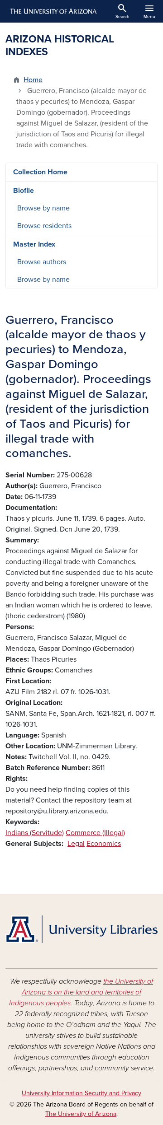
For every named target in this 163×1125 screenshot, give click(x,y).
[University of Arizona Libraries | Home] (81, 929)
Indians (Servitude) (34, 832)
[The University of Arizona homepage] (52, 11)
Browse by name (43, 208)
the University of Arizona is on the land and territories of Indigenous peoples (81, 992)
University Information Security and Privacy (81, 1093)
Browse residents (44, 225)
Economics (103, 843)
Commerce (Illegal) (95, 832)
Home (33, 79)
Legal (76, 843)
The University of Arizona (80, 1114)
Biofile (23, 190)
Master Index (34, 244)
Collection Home (40, 172)
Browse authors (41, 261)
